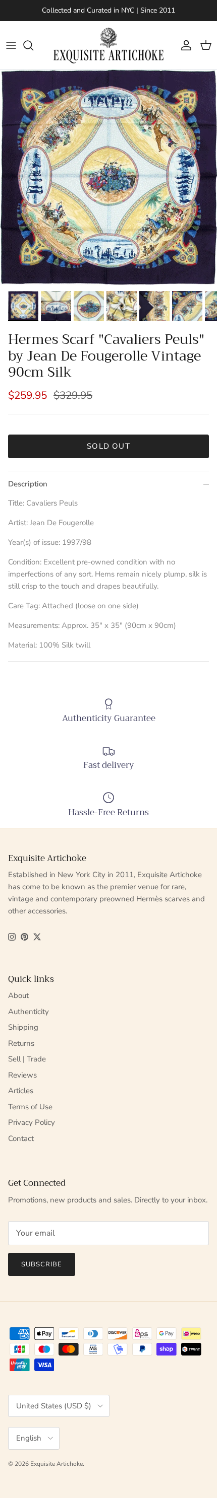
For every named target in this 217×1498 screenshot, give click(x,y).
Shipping (23, 1027)
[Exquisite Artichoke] (108, 45)
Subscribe (41, 1264)
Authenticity (28, 1012)
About (18, 995)
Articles (20, 1091)
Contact (21, 1138)
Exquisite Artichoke (56, 1464)
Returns (21, 1043)
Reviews (22, 1075)
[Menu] (11, 45)
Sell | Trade (27, 1059)
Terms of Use (30, 1107)
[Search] (33, 45)
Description (27, 484)
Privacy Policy (31, 1122)
